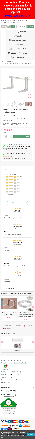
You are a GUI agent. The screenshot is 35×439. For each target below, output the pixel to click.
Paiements (5, 22)
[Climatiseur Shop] (6, 26)
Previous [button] (2, 307)
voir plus (9, 413)
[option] (9, 308)
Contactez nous (14, 22)
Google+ (29, 326)
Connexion (21, 26)
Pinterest (7, 329)
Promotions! (5, 20)
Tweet (18, 326)
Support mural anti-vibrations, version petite (9, 313)
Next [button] (33, 307)
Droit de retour (23, 20)
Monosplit (17, 351)
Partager (7, 326)
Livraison (13, 20)
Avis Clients (8, 397)
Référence (6, 116)
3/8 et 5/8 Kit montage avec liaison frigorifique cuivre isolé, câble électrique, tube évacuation (25, 314)
